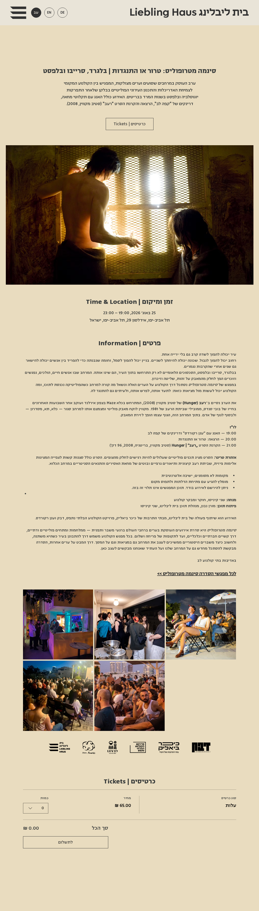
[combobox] (35, 808)
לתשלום (65, 842)
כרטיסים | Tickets (130, 124)
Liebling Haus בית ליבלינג (188, 13)
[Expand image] (58, 624)
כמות (44, 798)
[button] (18, 13)
